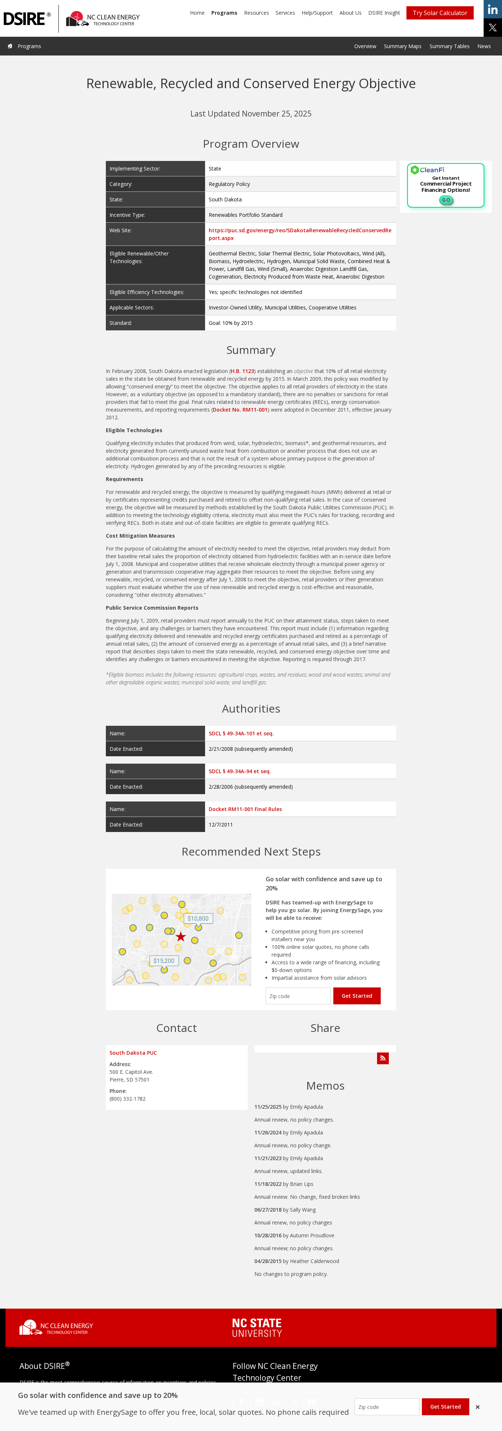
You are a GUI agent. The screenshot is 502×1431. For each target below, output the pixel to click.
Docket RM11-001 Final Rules (245, 809)
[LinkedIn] (277, 1401)
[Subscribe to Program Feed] (383, 1058)
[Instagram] (259, 1401)
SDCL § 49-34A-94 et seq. (240, 771)
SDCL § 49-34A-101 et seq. (241, 733)
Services (285, 12)
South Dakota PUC (133, 1052)
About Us (351, 12)
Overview (365, 46)
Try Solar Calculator (440, 13)
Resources (256, 12)
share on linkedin (493, 9)
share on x (493, 27)
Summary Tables (450, 46)
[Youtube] (312, 1401)
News (484, 46)
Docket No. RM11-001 (240, 409)
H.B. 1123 (242, 370)
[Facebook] (241, 1401)
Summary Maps (403, 46)
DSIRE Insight (384, 12)
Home (197, 12)
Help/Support (317, 12)
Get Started (357, 995)
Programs (224, 12)
